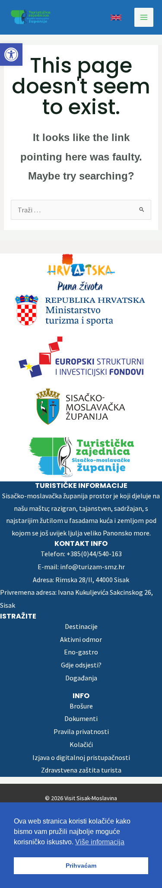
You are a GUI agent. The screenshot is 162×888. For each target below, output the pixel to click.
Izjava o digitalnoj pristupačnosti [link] (81, 757)
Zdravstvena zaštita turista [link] (81, 770)
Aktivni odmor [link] (81, 639)
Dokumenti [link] (81, 718)
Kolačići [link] (81, 744)
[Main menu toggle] (143, 17)
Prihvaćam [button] (81, 865)
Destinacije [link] (81, 626)
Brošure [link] (81, 706)
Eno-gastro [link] (81, 652)
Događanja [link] (81, 677)
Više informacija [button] (99, 842)
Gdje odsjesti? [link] (81, 664)
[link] (11, 54)
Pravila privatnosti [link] (81, 731)
